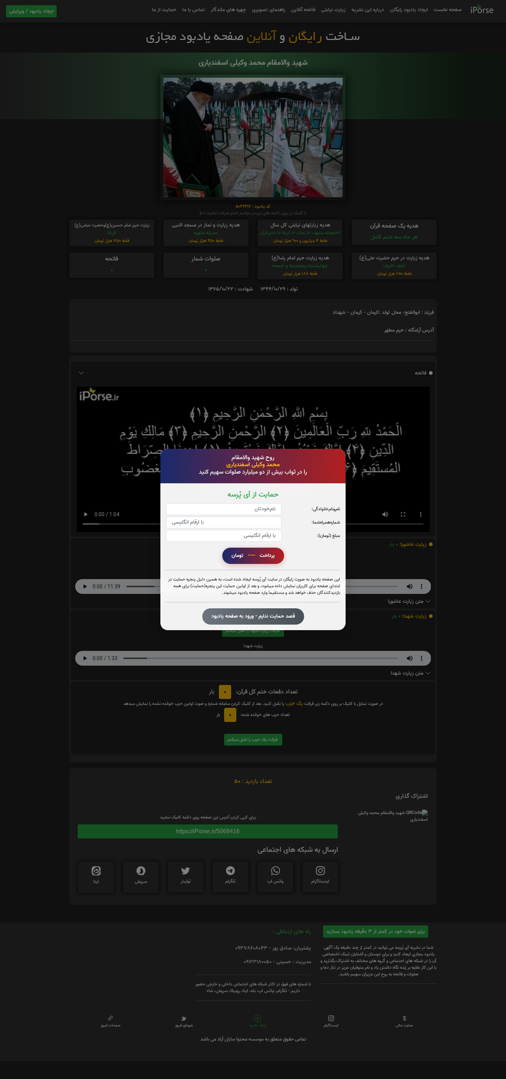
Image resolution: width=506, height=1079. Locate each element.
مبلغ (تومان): (328, 535)
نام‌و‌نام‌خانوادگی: (326, 508)
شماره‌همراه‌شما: (326, 522)
